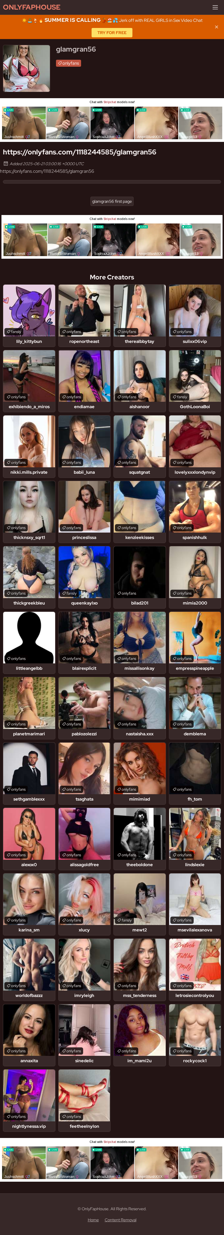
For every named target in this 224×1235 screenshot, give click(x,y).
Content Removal (120, 1219)
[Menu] (215, 7)
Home (93, 1219)
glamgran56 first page (112, 201)
